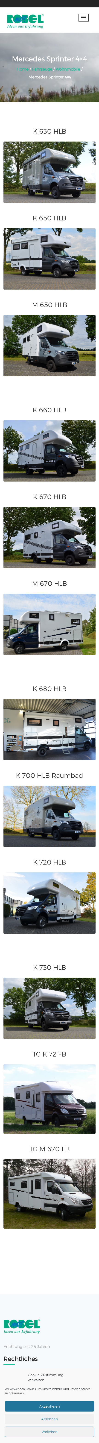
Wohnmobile (68, 69)
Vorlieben (50, 1432)
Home (23, 69)
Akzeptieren (49, 1406)
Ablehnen (49, 1419)
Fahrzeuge (42, 69)
